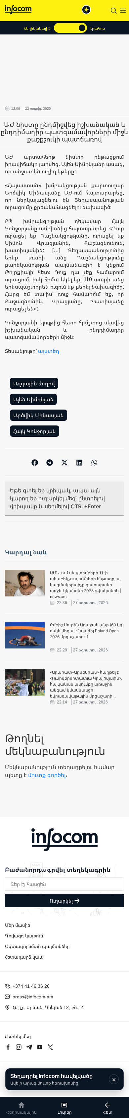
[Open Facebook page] (8, 1047)
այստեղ (48, 351)
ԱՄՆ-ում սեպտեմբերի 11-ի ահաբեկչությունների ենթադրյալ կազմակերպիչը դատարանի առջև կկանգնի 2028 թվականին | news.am (85, 584)
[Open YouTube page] (40, 1047)
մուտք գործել (46, 775)
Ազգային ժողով (34, 383)
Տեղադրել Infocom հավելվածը (51, 1079)
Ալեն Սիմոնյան (33, 399)
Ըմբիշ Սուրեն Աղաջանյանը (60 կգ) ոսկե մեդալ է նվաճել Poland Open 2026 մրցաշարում (87, 630)
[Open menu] (123, 11)
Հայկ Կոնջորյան (34, 431)
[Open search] (114, 11)
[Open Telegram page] (29, 1047)
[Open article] (25, 583)
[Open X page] (50, 1047)
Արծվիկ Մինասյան (38, 415)
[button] (34, 462)
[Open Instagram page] (19, 1047)
